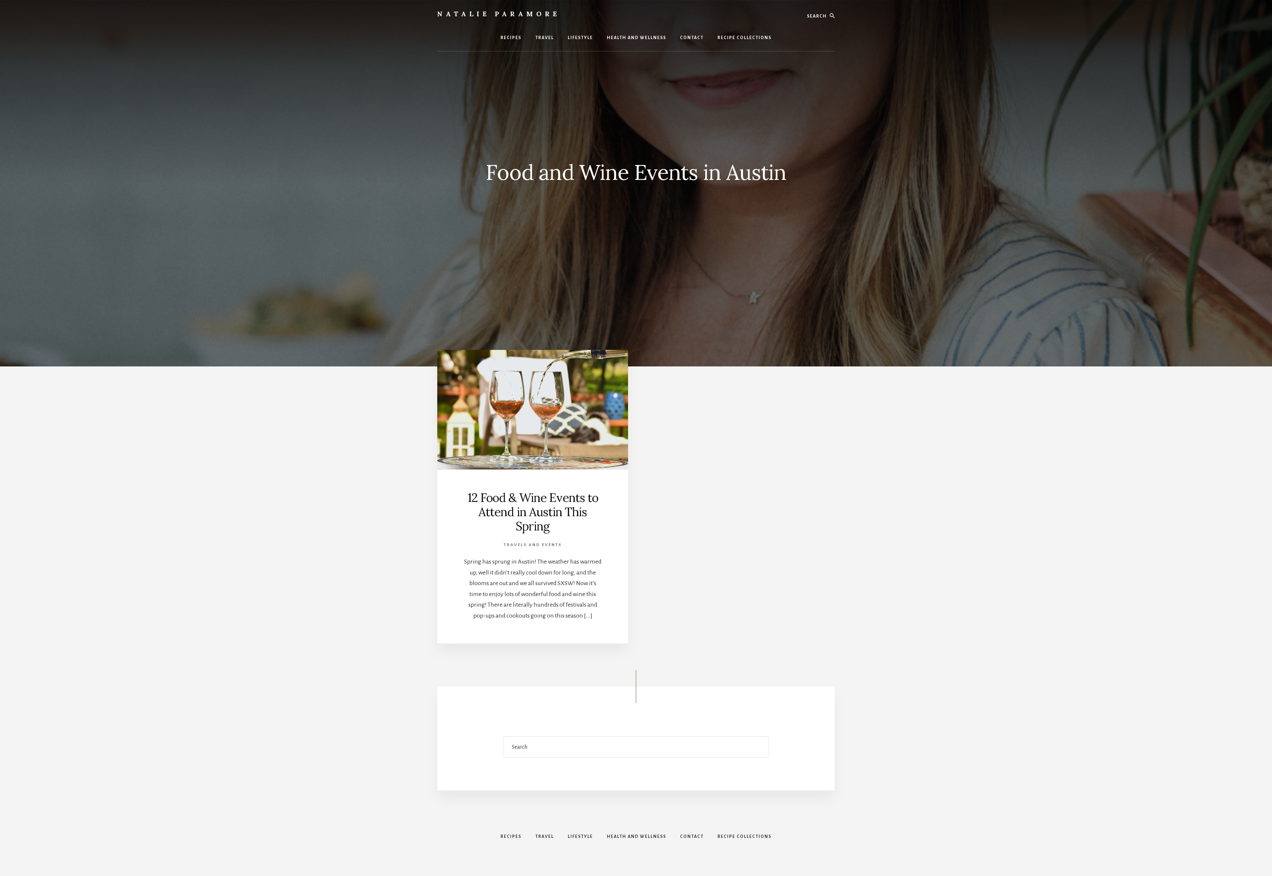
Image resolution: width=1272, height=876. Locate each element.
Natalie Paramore (498, 14)
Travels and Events (533, 545)
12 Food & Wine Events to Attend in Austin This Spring (532, 512)
